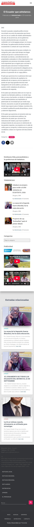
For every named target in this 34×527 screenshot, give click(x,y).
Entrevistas (6, 488)
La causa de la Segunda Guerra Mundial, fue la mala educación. (21, 205)
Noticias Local (7, 471)
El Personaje (6, 497)
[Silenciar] (25, 175)
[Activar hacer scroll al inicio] (30, 523)
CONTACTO (27, 519)
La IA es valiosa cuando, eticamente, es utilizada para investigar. (15, 424)
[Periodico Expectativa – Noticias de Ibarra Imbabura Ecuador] (8, 3)
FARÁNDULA (7, 519)
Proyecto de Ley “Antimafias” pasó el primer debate (20, 221)
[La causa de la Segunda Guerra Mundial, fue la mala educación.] (17, 316)
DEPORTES (24, 514)
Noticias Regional (8, 480)
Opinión (12, 137)
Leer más (18, 346)
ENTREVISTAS (17, 519)
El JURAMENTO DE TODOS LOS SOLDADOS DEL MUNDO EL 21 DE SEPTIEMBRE (17, 379)
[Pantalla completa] (28, 175)
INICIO (8, 514)
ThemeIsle (24, 523)
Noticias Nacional (8, 476)
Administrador (17, 198)
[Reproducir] (6, 175)
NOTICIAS (15, 514)
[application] (17, 169)
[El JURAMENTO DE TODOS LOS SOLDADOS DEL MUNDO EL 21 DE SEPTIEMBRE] (17, 361)
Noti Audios (6, 484)
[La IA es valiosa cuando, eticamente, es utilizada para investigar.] (17, 406)
